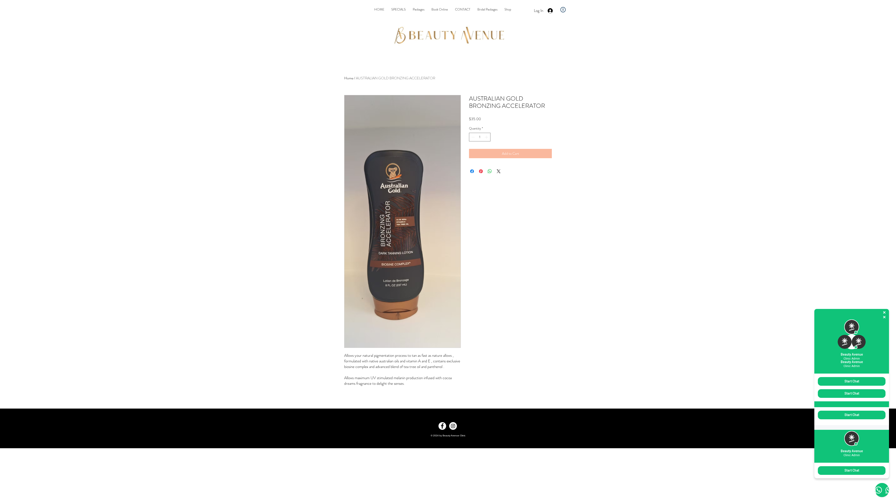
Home (348, 78)
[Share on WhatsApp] (490, 171)
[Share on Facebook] (472, 171)
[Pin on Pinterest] (481, 171)
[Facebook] (442, 426)
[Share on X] (498, 171)
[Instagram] (453, 426)
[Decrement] (473, 137)
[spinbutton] (480, 137)
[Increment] (487, 137)
